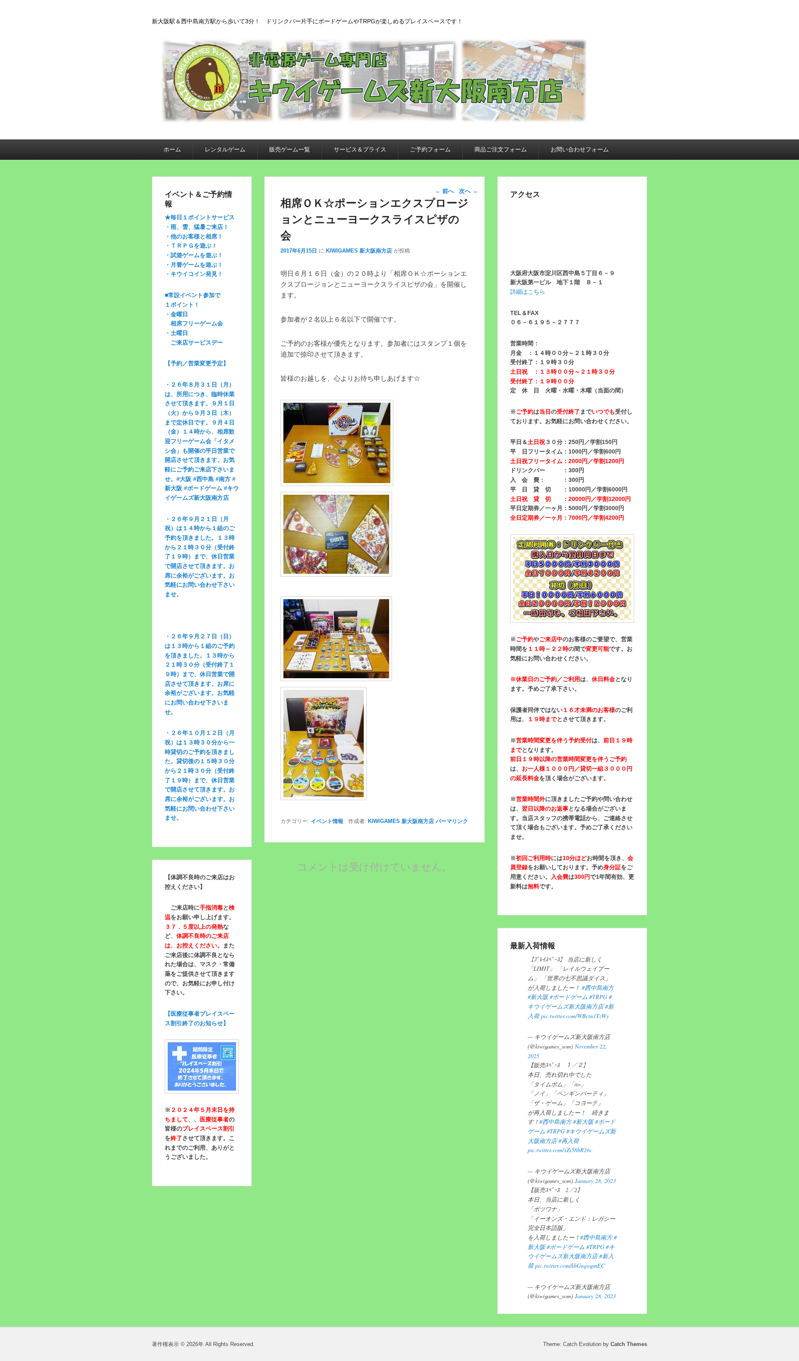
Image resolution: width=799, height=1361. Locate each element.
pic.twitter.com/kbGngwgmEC (570, 1265)
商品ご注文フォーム (500, 149)
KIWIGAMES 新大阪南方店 (359, 251)
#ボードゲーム (569, 997)
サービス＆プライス (360, 149)
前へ (444, 191)
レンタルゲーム (225, 149)
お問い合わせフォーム (580, 149)
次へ (468, 191)
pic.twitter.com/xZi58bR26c (560, 1150)
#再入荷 (568, 1141)
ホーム (172, 149)
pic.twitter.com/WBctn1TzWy (575, 1016)
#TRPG (598, 997)
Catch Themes (628, 1344)
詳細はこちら (527, 291)
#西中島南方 (598, 988)
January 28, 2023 (595, 1181)
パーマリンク (452, 821)
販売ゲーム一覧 (289, 149)
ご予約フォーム (430, 149)
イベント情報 (327, 821)
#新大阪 (538, 997)
